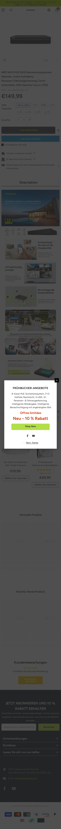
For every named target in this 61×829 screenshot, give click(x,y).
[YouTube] (33, 436)
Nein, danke (32, 442)
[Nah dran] (57, 380)
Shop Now (30, 426)
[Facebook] (27, 436)
